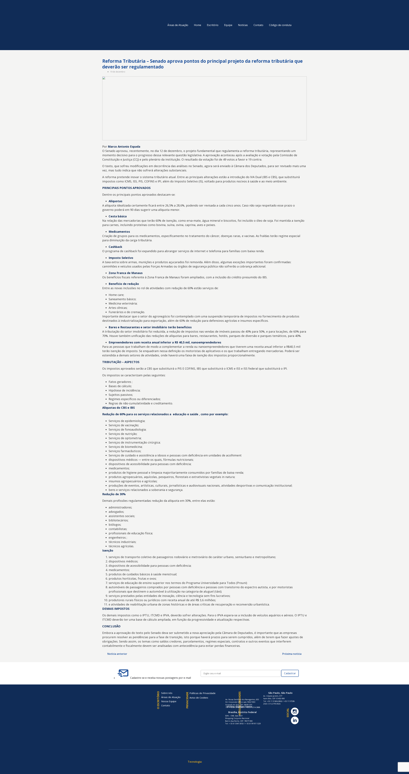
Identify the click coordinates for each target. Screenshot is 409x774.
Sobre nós (166, 693)
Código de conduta (280, 25)
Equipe (228, 25)
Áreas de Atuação (177, 25)
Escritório (212, 25)
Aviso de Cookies (198, 697)
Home (197, 25)
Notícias (243, 25)
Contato (258, 25)
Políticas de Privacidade (202, 693)
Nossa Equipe (168, 701)
